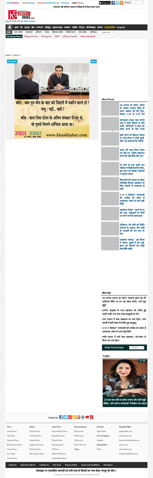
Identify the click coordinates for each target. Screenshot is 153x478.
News (9, 427)
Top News (11, 436)
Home (8, 55)
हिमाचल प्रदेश (57, 32)
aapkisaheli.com (125, 431)
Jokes (76, 449)
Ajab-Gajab (101, 431)
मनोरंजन (39, 27)
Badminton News (36, 445)
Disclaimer (108, 465)
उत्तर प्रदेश (18, 32)
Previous (12, 61)
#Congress (46, 36)
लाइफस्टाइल (57, 27)
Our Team (57, 465)
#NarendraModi (88, 36)
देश (21, 27)
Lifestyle (100, 427)
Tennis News (34, 440)
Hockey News (34, 449)
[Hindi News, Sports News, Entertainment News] (10, 27)
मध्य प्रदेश (83, 32)
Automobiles (102, 445)
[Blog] (78, 418)
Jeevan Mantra (103, 436)
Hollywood (78, 436)
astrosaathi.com (125, 436)
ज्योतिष (74, 27)
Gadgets (100, 440)
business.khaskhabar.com (129, 440)
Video (99, 449)
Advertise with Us (28, 465)
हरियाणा (39, 32)
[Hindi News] (21, 19)
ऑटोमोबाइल (91, 27)
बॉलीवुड (48, 27)
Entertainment (80, 427)
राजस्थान (29, 32)
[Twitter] (65, 418)
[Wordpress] (83, 418)
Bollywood (78, 431)
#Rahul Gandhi (70, 36)
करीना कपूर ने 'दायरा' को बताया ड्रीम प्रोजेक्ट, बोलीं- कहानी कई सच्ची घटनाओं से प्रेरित (125, 402)
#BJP (57, 36)
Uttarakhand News (59, 458)
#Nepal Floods (31, 36)
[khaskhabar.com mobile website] (91, 418)
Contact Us (44, 465)
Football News (35, 436)
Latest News (12, 431)
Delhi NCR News (59, 454)
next (144, 377)
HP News (55, 449)
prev (106, 377)
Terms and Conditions (90, 465)
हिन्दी (25, 21)
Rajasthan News (58, 436)
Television (78, 440)
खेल (33, 27)
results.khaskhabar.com (128, 454)
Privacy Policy (71, 465)
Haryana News (57, 445)
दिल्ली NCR (70, 32)
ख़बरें (16, 27)
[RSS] (74, 418)
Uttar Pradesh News (59, 431)
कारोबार (67, 27)
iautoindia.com (125, 449)
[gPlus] (70, 418)
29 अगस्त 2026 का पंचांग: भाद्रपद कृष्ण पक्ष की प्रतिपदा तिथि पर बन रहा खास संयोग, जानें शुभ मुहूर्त (124, 301)
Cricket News (34, 431)
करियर (100, 27)
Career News (12, 458)
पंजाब (47, 32)
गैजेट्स (82, 27)
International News (14, 445)
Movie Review (80, 445)
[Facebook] (61, 418)
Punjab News (57, 440)
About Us (13, 465)
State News (56, 427)
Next (93, 61)
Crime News (12, 449)
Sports (32, 427)
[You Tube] (87, 418)
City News (11, 454)
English (32, 21)
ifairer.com (123, 445)
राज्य (9, 32)
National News (13, 440)
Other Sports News (36, 454)
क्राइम (27, 27)
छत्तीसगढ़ (93, 32)
